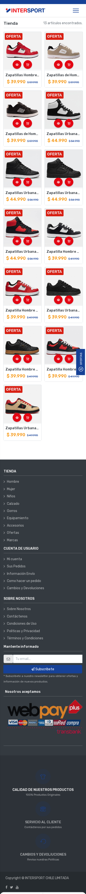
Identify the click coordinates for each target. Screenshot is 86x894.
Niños (11, 496)
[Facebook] (6, 887)
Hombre (13, 482)
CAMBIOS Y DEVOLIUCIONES (43, 855)
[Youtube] (17, 887)
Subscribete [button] (44, 669)
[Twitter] (11, 887)
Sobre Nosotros (19, 609)
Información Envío (21, 574)
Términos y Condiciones (25, 638)
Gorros (12, 511)
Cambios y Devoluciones (25, 588)
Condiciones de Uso (22, 624)
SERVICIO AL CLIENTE (43, 822)
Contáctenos (17, 616)
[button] (17, 64)
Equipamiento (17, 518)
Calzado (13, 504)
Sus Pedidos (16, 566)
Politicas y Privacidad (23, 631)
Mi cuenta (14, 559)
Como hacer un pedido (24, 581)
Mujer (11, 489)
